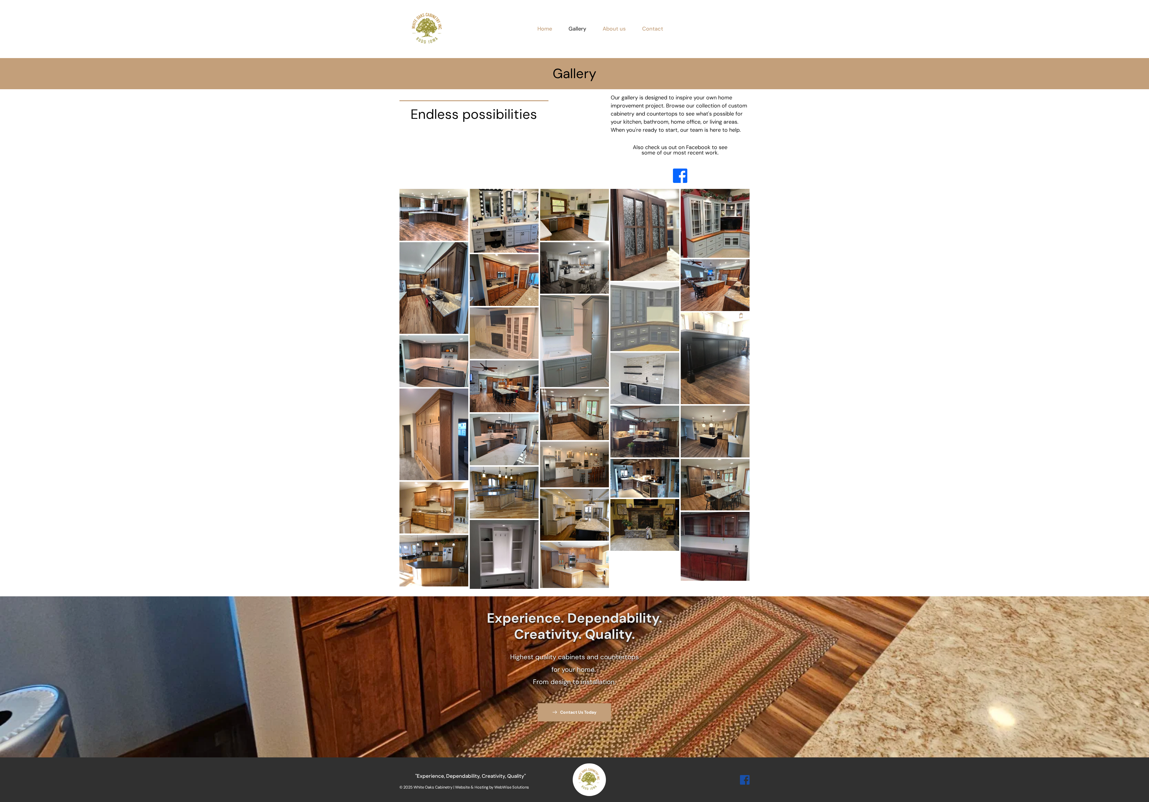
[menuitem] (545, 29)
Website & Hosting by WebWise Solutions (492, 787)
